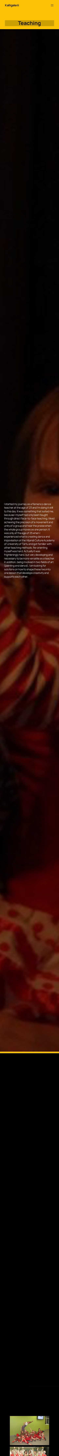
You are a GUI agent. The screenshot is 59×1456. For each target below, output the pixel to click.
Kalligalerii (12, 5)
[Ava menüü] (52, 5)
